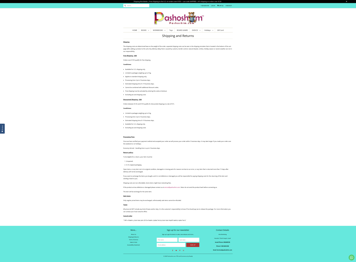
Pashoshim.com (172, 256)
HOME (134, 30)
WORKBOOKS (158, 30)
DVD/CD (195, 30)
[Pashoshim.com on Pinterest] (180, 250)
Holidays (207, 30)
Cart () (221, 5)
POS (177, 256)
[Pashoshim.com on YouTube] (176, 250)
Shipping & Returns (133, 237)
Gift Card (220, 30)
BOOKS (144, 30)
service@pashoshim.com (172, 187)
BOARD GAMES (182, 30)
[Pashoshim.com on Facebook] (172, 250)
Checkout (229, 5)
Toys (171, 30)
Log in (213, 5)
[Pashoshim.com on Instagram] (183, 250)
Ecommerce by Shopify (187, 256)
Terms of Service (133, 239)
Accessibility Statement (133, 245)
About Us (133, 234)
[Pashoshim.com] (178, 18)
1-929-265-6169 (205, 5)
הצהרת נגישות (133, 242)
